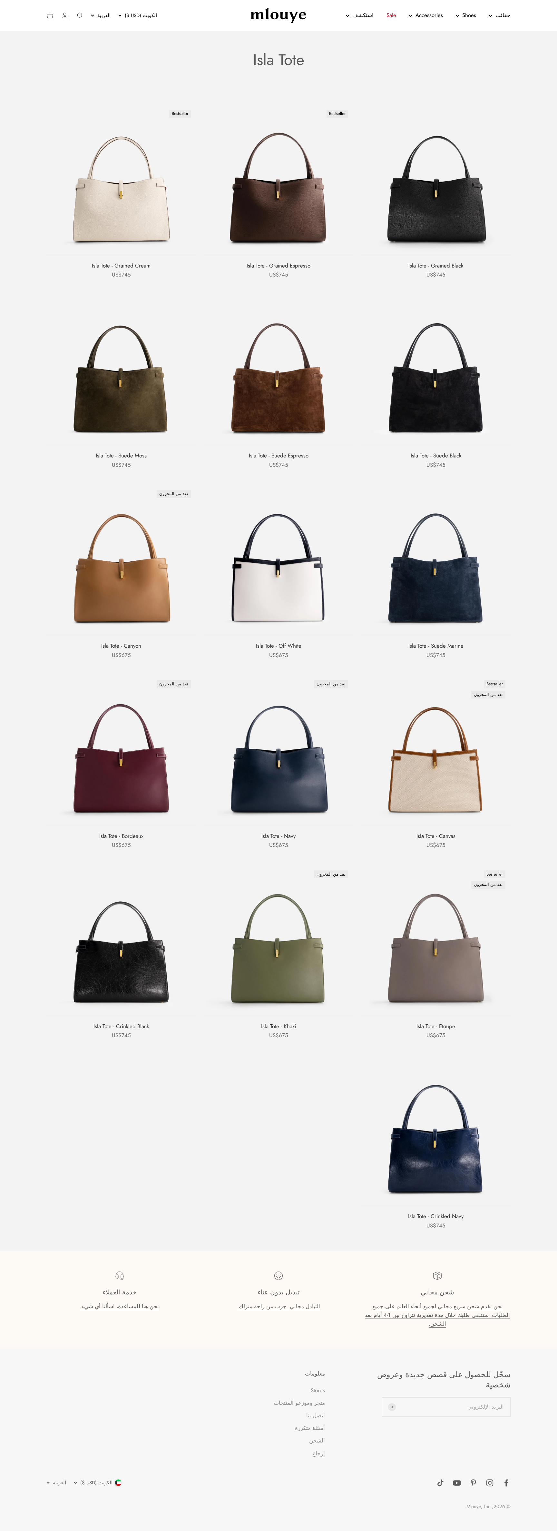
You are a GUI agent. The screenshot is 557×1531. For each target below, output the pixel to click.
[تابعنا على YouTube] (457, 1483)
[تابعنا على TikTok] (440, 1483)
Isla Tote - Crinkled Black (121, 1026)
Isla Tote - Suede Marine (436, 646)
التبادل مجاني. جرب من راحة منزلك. (278, 1306)
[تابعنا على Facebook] (506, 1483)
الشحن (317, 1440)
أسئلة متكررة (310, 1428)
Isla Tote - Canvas (435, 836)
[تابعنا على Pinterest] (473, 1483)
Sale (391, 15)
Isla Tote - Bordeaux (121, 836)
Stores (318, 1390)
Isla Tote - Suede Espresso (278, 455)
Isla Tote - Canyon (121, 646)
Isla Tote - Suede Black (436, 455)
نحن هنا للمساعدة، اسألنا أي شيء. (119, 1306)
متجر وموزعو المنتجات (299, 1403)
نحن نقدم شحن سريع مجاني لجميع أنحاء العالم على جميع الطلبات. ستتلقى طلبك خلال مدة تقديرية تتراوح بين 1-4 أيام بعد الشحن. (437, 1315)
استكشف (363, 15)
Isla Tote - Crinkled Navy (436, 1216)
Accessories (429, 15)
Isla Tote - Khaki (278, 1026)
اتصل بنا (315, 1415)
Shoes (469, 15)
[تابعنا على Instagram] (489, 1483)
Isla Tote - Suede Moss (121, 455)
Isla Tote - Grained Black (435, 265)
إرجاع (318, 1453)
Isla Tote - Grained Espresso (278, 265)
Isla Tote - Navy (278, 836)
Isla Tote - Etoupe (435, 1026)
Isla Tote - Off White (278, 646)
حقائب (503, 15)
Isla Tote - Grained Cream (121, 265)
